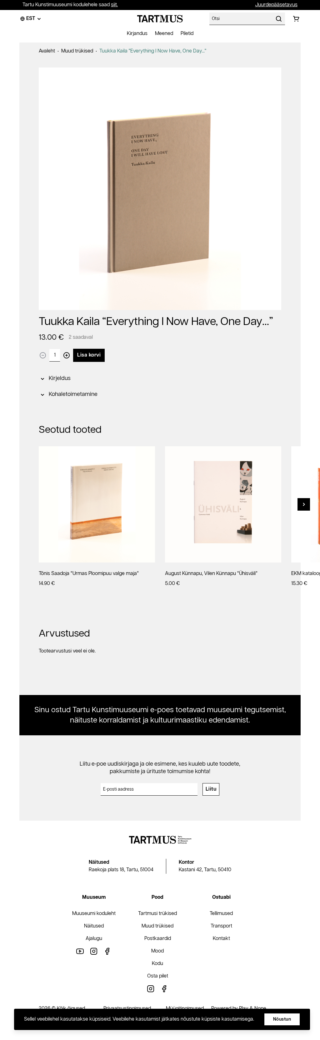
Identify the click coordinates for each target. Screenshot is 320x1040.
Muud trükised (77, 51)
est (30, 18)
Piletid (187, 33)
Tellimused (221, 913)
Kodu (157, 963)
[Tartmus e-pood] (160, 18)
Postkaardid (157, 938)
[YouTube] (80, 951)
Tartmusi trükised (157, 913)
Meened (164, 33)
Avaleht (47, 51)
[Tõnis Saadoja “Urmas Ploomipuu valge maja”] (97, 504)
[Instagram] (94, 951)
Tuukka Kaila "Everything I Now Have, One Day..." (152, 51)
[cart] (296, 18)
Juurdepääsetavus (276, 5)
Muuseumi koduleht (94, 913)
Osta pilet (157, 976)
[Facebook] (107, 951)
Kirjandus (137, 33)
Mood (157, 951)
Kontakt (221, 938)
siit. (114, 5)
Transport (221, 926)
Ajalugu (94, 938)
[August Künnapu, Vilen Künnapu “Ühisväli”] (223, 504)
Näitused (94, 926)
